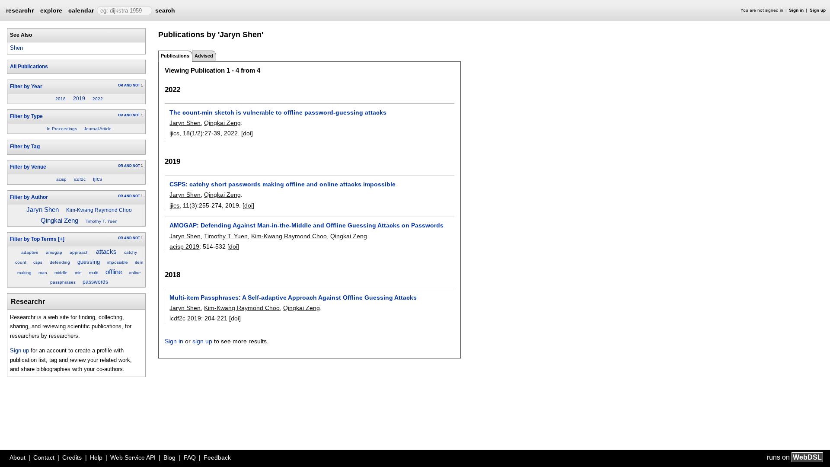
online (135, 272)
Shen (16, 48)
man (42, 272)
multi (93, 272)
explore (51, 10)
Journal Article (98, 128)
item (139, 262)
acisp (61, 179)
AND (128, 85)
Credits (72, 457)
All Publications (29, 66)
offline (113, 272)
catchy (130, 252)
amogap (54, 252)
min (78, 272)
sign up (202, 341)
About (18, 457)
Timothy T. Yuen (102, 221)
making (24, 272)
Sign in (796, 10)
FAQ (190, 457)
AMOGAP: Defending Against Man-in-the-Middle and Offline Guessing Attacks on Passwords (306, 225)
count (20, 262)
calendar (81, 10)
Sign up (818, 10)
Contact (43, 457)
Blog (169, 457)
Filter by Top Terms (33, 239)
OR (120, 85)
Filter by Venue (28, 167)
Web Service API (133, 457)
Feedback (217, 457)
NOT (136, 85)
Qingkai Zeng (59, 220)
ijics (97, 179)
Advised (204, 55)
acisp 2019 (184, 246)
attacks (106, 251)
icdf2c (80, 179)
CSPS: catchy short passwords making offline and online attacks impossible (282, 184)
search (165, 10)
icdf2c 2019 (185, 318)
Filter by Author (29, 197)
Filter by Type (26, 116)
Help (96, 457)
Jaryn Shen (42, 209)
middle (60, 272)
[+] (61, 239)
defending (60, 262)
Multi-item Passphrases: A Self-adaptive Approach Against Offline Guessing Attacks (293, 297)
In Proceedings (62, 128)
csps (37, 262)
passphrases (63, 282)
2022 (98, 98)
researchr (20, 10)
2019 (79, 98)
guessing (88, 262)
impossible (117, 262)
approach (79, 252)
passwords (95, 282)
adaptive (29, 252)
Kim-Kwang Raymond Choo (99, 210)
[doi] (247, 133)
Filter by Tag (25, 146)
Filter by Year (26, 86)
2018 (60, 98)
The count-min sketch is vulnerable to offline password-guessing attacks (277, 112)
